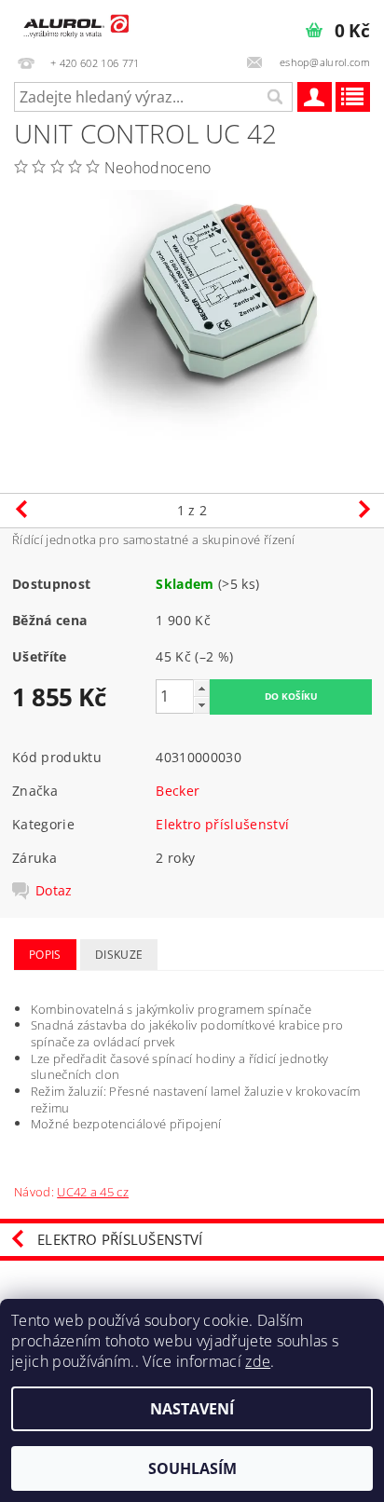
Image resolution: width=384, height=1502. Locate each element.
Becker (177, 790)
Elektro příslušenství (222, 824)
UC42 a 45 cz (93, 1191)
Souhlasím (192, 1468)
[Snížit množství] (201, 705)
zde (257, 1361)
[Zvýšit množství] (201, 688)
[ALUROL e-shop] (74, 24)
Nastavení (192, 1409)
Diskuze (119, 955)
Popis (45, 955)
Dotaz (54, 890)
